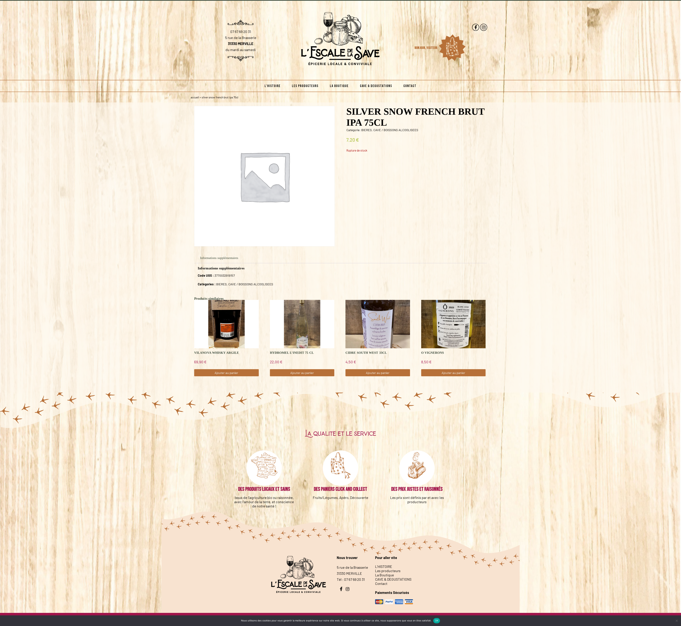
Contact (409, 86)
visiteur (432, 48)
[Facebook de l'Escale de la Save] (475, 27)
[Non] (676, 620)
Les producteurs (305, 86)
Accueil (195, 97)
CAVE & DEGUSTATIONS (376, 86)
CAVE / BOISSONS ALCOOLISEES (395, 130)
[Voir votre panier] (452, 47)
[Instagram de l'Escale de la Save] (483, 27)
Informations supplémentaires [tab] (219, 258)
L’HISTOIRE (273, 86)
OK (436, 620)
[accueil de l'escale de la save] (340, 74)
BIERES (366, 130)
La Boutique (339, 86)
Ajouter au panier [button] (226, 373)
